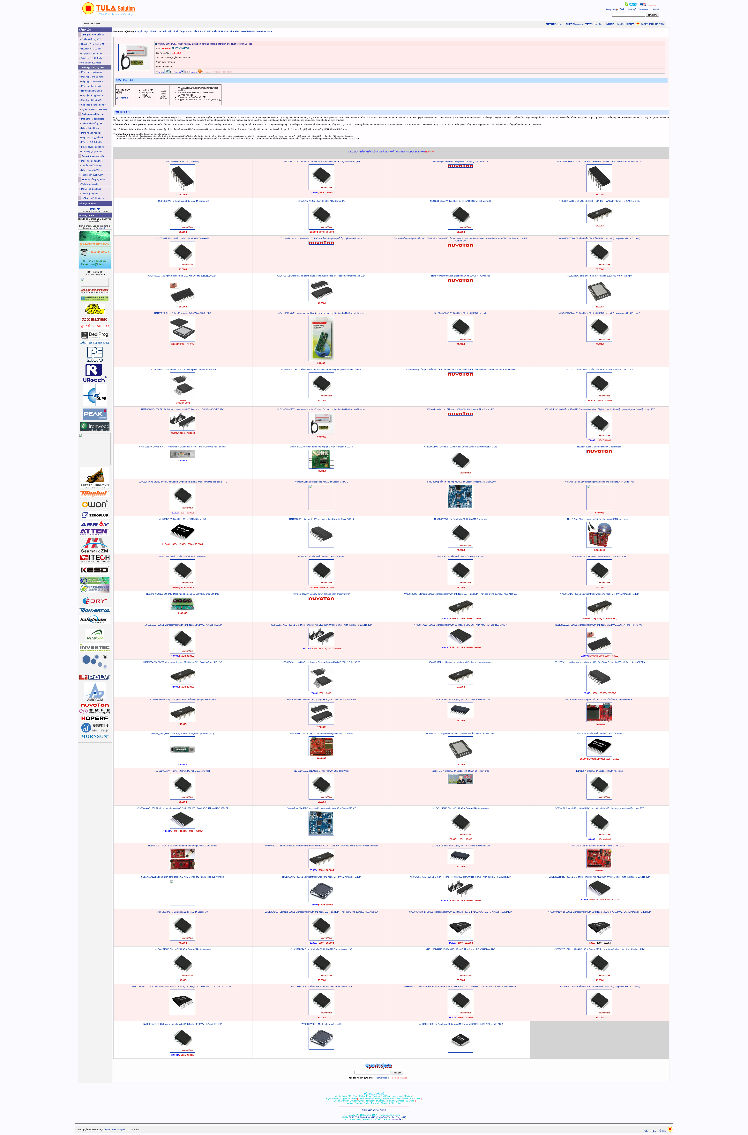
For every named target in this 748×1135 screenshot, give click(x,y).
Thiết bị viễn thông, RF (91, 123)
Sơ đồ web (644, 9)
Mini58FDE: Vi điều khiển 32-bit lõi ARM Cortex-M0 (182, 519)
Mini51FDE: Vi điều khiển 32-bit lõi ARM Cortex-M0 (599, 733)
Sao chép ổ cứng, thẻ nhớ (93, 105)
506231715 (95, 209)
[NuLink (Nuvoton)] (599, 509)
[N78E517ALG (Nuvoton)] (182, 653)
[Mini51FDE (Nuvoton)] (599, 756)
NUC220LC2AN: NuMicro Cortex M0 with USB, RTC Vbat (599, 556)
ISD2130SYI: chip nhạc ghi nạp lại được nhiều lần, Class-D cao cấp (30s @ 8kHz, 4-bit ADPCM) (599, 662)
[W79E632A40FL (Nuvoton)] (321, 1049)
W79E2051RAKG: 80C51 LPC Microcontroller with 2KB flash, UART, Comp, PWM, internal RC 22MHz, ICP (321, 625)
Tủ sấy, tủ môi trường (91, 165)
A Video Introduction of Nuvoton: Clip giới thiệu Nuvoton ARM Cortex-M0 (460, 409)
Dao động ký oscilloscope (93, 119)
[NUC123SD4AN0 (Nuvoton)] (460, 977)
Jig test (560, 24)
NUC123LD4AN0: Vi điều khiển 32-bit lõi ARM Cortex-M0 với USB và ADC (599, 369)
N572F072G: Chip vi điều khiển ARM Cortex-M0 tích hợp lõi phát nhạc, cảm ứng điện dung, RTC (599, 949)
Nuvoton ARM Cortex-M (92, 44)
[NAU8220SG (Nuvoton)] (182, 303)
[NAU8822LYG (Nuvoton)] (460, 761)
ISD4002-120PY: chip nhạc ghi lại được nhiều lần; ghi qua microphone (460, 662)
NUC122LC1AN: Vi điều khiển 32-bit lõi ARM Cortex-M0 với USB (460, 201)
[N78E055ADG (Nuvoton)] (599, 615)
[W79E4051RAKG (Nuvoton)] (460, 897)
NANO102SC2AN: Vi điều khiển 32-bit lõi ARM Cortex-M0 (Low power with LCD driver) (599, 313)
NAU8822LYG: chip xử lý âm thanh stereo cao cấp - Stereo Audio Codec (460, 733)
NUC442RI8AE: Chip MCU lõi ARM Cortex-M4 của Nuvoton (182, 949)
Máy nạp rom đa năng (91, 72)
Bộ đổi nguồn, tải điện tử (92, 147)
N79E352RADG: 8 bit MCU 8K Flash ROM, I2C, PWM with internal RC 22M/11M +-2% (599, 201)
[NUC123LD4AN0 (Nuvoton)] (599, 397)
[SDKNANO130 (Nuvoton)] (182, 904)
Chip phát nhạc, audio (91, 53)
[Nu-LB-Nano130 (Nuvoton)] (599, 547)
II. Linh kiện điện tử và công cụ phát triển (176, 31)
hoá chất (598, 24)
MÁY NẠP (550, 24)
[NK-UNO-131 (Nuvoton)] (599, 867)
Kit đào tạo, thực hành (91, 151)
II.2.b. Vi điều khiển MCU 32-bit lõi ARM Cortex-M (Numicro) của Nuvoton (235, 31)
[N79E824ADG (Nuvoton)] (182, 430)
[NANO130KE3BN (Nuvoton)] (599, 266)
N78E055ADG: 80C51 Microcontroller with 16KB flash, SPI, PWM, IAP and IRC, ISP (599, 594)
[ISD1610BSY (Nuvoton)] (460, 717)
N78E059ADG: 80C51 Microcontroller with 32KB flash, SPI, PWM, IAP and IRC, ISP (182, 662)
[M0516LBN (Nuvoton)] (460, 584)
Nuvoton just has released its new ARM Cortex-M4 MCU (321, 482)
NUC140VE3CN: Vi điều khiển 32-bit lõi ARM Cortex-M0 (460, 519)
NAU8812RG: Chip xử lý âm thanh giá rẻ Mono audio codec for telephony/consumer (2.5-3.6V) (321, 276)
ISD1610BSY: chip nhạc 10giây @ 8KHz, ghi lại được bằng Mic (460, 699)
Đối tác (622, 9)
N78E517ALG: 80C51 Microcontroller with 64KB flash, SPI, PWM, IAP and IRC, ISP (183, 625)
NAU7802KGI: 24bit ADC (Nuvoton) (182, 161)
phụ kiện (620, 24)
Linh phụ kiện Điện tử (92, 34)
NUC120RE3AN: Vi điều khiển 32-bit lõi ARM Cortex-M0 (182, 238)
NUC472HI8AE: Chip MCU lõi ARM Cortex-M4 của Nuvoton (460, 808)
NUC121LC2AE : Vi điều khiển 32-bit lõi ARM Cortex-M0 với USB (321, 949)
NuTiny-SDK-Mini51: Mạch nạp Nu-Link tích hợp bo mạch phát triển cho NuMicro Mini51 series (321, 313)
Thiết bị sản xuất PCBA (92, 175)
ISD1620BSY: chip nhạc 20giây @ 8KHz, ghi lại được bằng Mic (460, 845)
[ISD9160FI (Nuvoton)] (182, 509)
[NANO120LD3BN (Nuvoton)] (460, 1052)
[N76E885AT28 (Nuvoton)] (460, 940)
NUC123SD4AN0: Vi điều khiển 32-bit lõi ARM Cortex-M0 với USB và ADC (460, 949)
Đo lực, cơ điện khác (91, 189)
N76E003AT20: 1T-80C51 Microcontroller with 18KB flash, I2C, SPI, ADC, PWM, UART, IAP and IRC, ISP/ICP (599, 912)
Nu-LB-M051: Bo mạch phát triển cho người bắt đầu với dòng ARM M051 (599, 699)
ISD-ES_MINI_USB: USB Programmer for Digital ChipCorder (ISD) (182, 733)
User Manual (122, 98)
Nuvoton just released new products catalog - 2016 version (460, 161)
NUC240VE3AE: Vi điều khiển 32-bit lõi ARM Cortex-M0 (460, 313)
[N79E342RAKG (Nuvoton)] (599, 191)
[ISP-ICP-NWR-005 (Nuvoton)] (182, 457)
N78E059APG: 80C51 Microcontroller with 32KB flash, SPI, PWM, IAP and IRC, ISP (321, 877)
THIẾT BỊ (570, 24)
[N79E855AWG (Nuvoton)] (460, 644)
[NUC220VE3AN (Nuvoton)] (182, 799)
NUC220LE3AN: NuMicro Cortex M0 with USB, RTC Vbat (321, 771)
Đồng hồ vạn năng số (91, 133)
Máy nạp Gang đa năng (92, 77)
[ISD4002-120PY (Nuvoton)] (460, 683)
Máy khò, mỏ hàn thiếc (92, 161)
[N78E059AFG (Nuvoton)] (182, 1052)
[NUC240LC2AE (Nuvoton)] (182, 229)
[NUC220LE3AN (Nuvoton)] (321, 799)
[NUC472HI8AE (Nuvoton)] (460, 836)
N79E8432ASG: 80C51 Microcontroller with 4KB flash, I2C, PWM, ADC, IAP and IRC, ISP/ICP (599, 625)
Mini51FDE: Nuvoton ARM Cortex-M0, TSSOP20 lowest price (460, 771)
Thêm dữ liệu (381, 1078)
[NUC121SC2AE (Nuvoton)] (321, 1014)
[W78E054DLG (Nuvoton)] (321, 940)
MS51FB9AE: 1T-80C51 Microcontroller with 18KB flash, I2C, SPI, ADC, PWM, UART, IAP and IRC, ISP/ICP (182, 986)
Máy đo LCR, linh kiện (91, 142)
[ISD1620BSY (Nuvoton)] (460, 863)
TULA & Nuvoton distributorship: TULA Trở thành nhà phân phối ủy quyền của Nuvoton (321, 238)
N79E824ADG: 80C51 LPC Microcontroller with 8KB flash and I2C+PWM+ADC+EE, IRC (182, 409)
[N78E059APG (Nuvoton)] (321, 901)
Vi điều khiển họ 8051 (91, 39)
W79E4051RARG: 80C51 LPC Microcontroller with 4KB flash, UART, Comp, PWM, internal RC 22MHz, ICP (599, 877)
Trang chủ (610, 9)
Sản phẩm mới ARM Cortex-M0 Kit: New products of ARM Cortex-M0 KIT (321, 808)
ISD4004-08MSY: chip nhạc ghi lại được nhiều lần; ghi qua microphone (183, 699)
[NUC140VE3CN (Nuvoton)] (460, 547)
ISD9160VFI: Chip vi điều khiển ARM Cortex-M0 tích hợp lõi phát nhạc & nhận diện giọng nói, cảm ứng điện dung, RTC (599, 409)
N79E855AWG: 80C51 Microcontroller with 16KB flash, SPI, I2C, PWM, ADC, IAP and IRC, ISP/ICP (460, 625)
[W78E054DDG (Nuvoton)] (321, 867)
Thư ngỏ (632, 9)
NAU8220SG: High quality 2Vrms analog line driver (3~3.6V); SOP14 (321, 519)
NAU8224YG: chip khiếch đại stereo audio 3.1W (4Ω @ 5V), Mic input (599, 276)
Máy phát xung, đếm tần (92, 137)
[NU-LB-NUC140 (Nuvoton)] (321, 755)
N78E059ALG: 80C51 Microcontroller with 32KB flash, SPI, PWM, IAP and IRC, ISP (321, 161)
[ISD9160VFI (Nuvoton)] (599, 437)
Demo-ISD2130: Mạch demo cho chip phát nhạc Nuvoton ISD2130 (321, 447)
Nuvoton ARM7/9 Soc (91, 49)
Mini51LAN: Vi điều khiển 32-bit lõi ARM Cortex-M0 (321, 556)
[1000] (108, 15)
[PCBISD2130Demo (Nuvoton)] (321, 468)
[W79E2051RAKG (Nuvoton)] (321, 645)
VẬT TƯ (589, 24)
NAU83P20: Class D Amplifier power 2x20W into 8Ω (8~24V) (182, 313)
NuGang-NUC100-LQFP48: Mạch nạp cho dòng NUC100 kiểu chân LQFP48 (182, 594)
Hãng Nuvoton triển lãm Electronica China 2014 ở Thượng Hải (460, 276)
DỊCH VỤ (631, 24)
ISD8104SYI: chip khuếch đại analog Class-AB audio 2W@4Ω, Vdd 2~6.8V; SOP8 (321, 662)
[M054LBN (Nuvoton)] (182, 584)
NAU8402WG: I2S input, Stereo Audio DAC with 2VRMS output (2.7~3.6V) (182, 276)
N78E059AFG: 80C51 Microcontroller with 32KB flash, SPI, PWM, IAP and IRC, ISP (182, 1024)
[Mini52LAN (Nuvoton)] (321, 229)
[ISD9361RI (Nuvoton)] (599, 836)
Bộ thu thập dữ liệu (90, 128)
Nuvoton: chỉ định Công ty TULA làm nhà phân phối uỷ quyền (321, 594)
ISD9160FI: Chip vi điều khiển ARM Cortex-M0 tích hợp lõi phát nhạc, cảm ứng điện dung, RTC (182, 482)
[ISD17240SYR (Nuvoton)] (321, 724)
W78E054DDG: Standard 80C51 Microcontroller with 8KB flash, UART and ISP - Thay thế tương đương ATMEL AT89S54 (321, 845)
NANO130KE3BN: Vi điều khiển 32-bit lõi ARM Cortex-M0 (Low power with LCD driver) (599, 238)
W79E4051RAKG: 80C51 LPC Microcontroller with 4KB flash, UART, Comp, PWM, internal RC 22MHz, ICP (460, 877)
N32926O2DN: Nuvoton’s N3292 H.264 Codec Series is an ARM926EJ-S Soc (460, 447)
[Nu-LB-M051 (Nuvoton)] (599, 721)
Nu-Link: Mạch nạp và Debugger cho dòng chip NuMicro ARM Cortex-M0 (599, 482)
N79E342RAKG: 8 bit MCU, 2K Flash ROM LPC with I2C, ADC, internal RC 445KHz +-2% (599, 161)
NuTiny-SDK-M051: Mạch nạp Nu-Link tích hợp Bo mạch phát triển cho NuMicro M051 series (321, 409)
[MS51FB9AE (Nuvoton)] (182, 1014)
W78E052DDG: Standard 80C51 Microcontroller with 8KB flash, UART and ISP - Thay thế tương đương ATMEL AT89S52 (460, 594)
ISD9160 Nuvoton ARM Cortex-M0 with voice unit (599, 771)
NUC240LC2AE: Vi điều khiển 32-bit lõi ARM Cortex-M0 (183, 201)
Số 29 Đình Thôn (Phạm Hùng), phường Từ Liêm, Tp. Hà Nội (377, 1117)
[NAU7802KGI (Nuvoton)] (182, 191)
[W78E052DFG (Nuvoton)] (460, 1014)
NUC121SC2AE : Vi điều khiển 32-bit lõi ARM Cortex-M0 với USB (321, 986)
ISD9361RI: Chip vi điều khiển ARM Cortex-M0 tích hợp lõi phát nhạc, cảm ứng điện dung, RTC (599, 808)
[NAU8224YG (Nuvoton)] (599, 303)
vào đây (103, 228)
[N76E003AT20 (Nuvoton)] (599, 940)
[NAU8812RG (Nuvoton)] (321, 300)
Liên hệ (655, 9)
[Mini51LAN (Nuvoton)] (321, 584)
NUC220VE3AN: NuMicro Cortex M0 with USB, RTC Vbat (182, 771)
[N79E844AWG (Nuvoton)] (182, 828)
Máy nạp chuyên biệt (91, 86)
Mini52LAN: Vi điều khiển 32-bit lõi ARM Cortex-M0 (321, 201)
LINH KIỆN (609, 24)
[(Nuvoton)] (460, 167)
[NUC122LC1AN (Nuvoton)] (460, 229)
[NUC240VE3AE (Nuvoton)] (460, 341)
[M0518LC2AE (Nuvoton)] (182, 940)
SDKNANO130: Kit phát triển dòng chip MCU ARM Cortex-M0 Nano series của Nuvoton (182, 877)
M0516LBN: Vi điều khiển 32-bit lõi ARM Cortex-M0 (460, 556)
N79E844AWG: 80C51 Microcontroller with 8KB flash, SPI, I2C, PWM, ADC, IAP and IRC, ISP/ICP (182, 808)
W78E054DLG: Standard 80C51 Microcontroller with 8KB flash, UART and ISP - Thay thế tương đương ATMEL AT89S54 (321, 912)
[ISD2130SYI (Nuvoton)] (599, 690)
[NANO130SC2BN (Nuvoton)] (599, 1014)
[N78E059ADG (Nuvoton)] (182, 683)
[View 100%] (134, 70)
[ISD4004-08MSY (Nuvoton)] (182, 721)
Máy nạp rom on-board (92, 81)
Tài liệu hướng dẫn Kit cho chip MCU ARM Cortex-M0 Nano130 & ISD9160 (460, 482)
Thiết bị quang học (90, 193)
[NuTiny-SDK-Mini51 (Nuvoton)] (321, 360)
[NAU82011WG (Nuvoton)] (182, 397)
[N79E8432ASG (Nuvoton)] (599, 653)
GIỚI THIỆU (646, 24)
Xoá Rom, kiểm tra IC (91, 100)
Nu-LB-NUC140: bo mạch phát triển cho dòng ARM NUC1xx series (321, 733)
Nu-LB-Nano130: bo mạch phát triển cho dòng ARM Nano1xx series (599, 519)
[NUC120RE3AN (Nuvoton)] (182, 266)
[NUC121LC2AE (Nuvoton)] (321, 977)
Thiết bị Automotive (90, 184)
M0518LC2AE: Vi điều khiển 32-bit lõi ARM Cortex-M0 (182, 912)
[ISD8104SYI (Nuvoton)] (321, 690)
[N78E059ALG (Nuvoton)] (321, 189)
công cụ (579, 24)
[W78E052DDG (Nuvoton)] (460, 615)
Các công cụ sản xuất (92, 156)
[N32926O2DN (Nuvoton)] (460, 474)
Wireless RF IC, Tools (91, 58)
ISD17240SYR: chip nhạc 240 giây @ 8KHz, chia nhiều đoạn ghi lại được (321, 699)
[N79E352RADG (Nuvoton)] (599, 222)
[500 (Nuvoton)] (460, 783)
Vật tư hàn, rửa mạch (91, 63)
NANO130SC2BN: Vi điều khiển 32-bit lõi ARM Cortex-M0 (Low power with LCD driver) (599, 986)
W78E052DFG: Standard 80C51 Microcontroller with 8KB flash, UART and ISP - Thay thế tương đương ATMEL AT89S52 (460, 986)
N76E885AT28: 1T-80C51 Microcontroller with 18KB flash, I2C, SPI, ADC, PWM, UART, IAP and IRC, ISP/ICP (460, 912)
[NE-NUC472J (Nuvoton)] (182, 869)
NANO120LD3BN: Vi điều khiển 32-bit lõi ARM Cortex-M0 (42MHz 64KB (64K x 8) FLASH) (460, 1024)
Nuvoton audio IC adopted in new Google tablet (599, 447)
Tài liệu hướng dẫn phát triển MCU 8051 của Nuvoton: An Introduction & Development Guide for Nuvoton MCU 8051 (460, 369)
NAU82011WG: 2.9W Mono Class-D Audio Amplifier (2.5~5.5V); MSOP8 (182, 369)
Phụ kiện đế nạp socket (92, 95)
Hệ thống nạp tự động (91, 91)
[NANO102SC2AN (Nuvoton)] (599, 341)
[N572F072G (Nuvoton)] (599, 977)
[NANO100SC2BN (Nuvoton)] (321, 397)
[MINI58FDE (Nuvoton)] (182, 541)
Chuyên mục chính (145, 31)
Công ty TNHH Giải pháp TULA (117, 1129)
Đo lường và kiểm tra (92, 114)
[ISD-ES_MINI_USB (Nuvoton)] (182, 761)
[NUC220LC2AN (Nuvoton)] (599, 584)
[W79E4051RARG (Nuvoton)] (599, 896)
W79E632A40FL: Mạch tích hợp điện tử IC (321, 1024)
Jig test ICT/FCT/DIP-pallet (94, 109)
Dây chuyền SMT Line (91, 170)
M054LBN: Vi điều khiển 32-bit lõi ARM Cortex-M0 (182, 556)
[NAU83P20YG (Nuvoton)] (182, 341)
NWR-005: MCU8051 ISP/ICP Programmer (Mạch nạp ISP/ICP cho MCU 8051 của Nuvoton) (182, 447)
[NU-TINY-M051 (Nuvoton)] (321, 433)
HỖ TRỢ (659, 24)
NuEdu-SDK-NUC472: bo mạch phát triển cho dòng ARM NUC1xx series (182, 845)
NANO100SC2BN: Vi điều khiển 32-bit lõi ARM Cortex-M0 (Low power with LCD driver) (321, 369)
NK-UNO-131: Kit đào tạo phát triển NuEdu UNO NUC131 (599, 845)
